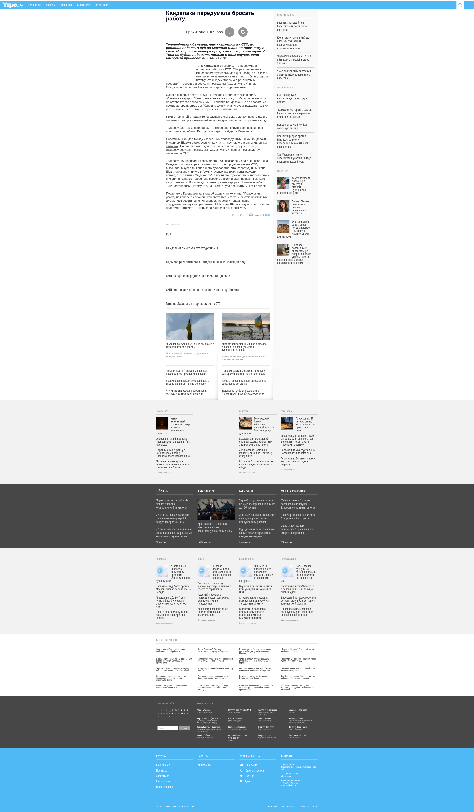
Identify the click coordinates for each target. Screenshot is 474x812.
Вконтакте (251, 765)
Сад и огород (83, 5)
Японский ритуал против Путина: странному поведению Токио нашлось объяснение (297, 688)
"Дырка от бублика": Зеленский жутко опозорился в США (297, 650)
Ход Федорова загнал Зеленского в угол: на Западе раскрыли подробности (298, 677)
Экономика (66, 5)
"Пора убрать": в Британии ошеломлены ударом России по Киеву (298, 660)
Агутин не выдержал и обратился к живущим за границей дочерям (186, 392)
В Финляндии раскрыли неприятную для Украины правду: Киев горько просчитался (174, 661)
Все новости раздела (164, 472)
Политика (50, 5)
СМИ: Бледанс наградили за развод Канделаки (198, 276)
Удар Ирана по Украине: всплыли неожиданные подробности (170, 650)
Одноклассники (255, 770)
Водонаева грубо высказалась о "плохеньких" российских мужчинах (243, 392)
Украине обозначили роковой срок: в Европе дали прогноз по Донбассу (187, 382)
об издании (204, 765)
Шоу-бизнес (34, 5)
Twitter (250, 776)
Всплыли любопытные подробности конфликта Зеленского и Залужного (255, 670)
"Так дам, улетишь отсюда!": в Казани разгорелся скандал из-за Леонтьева (243, 372)
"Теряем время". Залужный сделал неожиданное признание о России (186, 372)
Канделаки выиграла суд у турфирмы (192, 248)
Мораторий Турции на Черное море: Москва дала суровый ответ (171, 687)
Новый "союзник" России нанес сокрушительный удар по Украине (213, 650)
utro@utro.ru (286, 776)
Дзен (248, 781)
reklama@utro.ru (288, 785)
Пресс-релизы (102, 5)
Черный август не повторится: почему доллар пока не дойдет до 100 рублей (172, 670)
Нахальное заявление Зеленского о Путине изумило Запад (254, 677)
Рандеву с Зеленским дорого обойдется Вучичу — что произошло (298, 670)
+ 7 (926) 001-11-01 (289, 783)
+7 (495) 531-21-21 (289, 774)
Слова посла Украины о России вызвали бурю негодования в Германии (215, 660)
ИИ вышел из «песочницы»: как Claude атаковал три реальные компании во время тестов (256, 688)
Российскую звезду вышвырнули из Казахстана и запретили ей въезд (213, 677)
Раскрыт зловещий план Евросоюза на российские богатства (244, 382)
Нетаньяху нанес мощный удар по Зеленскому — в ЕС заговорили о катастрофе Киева (171, 678)
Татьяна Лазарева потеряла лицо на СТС (193, 304)
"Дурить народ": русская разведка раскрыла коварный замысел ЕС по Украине (255, 661)
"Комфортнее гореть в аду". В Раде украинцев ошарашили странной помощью (213, 688)
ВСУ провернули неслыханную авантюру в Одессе (216, 670)
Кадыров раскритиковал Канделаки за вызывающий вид (205, 262)
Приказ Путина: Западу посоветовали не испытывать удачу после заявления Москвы (256, 651)
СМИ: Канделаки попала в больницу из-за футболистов (203, 290)
